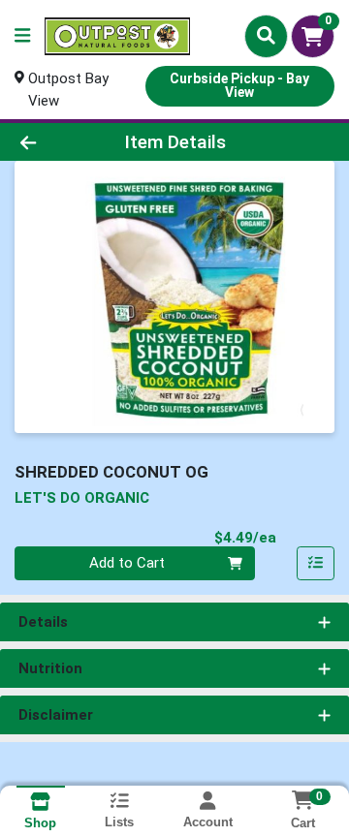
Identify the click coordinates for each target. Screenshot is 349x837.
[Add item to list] (316, 563)
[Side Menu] (22, 36)
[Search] (266, 35)
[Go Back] (55, 142)
